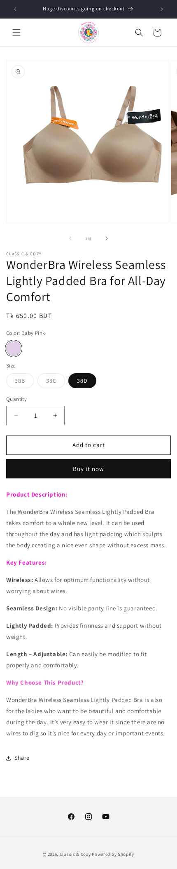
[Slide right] (107, 238)
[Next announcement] (162, 9)
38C (55, 382)
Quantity (16, 399)
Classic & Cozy (75, 854)
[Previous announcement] (15, 9)
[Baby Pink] (13, 348)
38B (24, 382)
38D (82, 380)
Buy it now (88, 469)
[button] (16, 33)
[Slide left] (70, 238)
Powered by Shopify (113, 854)
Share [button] (22, 757)
